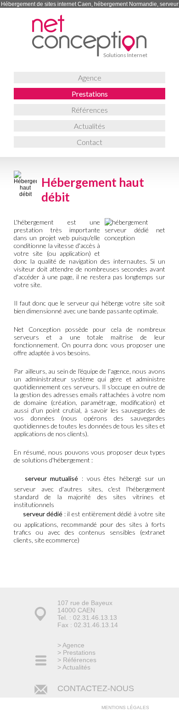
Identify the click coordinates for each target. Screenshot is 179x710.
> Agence (70, 645)
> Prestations (76, 652)
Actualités (89, 125)
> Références (76, 660)
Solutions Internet (125, 55)
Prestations (90, 93)
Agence (89, 77)
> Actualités (73, 667)
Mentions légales (125, 707)
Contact (89, 142)
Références (89, 109)
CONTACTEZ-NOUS (95, 688)
